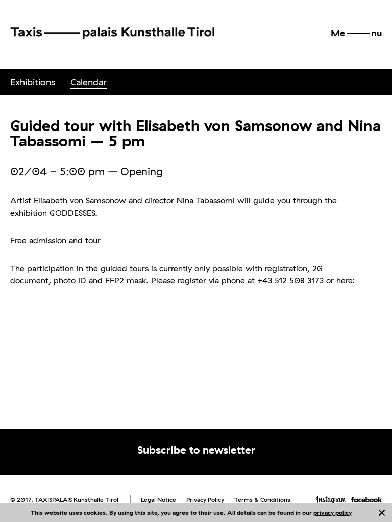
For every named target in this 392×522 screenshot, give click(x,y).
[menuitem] (32, 82)
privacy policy (332, 512)
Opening (141, 171)
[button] (356, 33)
